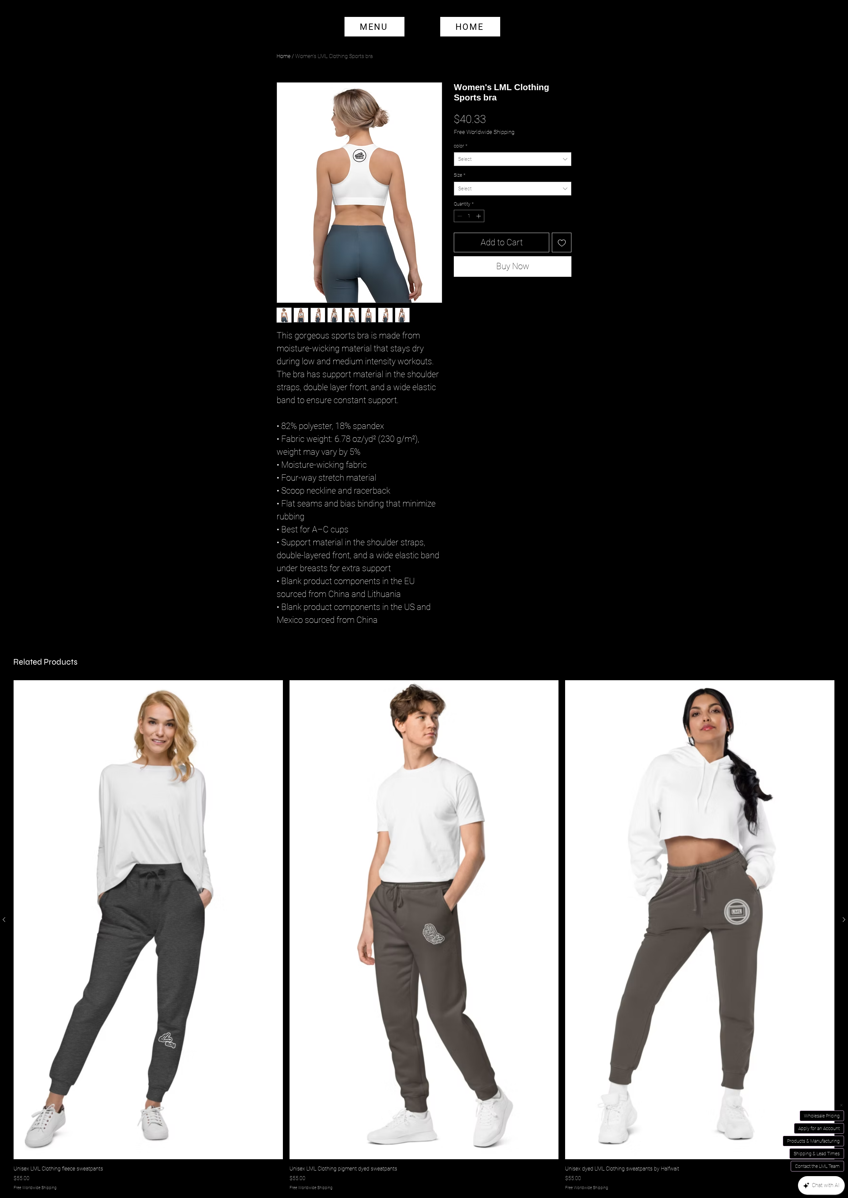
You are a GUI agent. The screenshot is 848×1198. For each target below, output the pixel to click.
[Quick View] (148, 919)
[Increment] (479, 237)
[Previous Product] (4, 920)
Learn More (551, 143)
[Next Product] (844, 920)
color (460, 167)
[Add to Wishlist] (561, 263)
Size (459, 196)
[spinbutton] (469, 237)
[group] (424, 935)
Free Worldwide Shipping (484, 132)
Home (284, 56)
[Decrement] (459, 237)
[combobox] (512, 180)
